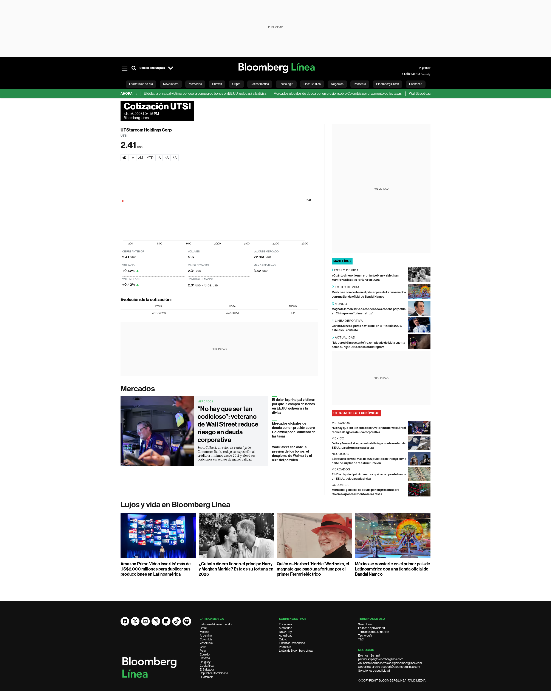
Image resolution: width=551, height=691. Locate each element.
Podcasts (285, 647)
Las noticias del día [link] (141, 84)
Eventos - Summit (369, 655)
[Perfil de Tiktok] (176, 621)
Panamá (205, 658)
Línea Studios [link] (312, 84)
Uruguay (205, 662)
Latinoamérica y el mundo (216, 624)
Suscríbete (365, 624)
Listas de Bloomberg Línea (296, 650)
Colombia (206, 639)
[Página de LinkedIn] (166, 621)
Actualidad (286, 635)
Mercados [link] (195, 84)
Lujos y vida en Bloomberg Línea (175, 504)
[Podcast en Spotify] (187, 621)
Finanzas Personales (292, 643)
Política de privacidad (371, 628)
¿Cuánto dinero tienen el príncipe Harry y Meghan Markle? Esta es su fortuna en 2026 (236, 569)
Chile (203, 647)
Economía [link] (415, 84)
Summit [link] (217, 84)
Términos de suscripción (373, 632)
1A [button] (159, 158)
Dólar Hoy (285, 632)
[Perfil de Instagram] (156, 621)
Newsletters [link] (170, 84)
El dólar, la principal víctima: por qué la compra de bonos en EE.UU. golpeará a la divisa (187, 93)
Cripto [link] (236, 84)
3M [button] (140, 158)
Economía (285, 624)
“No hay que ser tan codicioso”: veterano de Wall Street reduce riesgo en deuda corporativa (228, 424)
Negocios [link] (337, 84)
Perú (203, 650)
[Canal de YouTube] (145, 621)
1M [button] (132, 158)
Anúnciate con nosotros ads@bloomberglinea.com (390, 663)
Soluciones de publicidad (374, 670)
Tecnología (365, 635)
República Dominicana (214, 673)
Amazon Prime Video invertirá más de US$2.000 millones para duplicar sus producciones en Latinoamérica (156, 569)
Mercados (138, 388)
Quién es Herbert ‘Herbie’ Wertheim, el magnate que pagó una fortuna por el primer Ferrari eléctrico (313, 569)
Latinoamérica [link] (260, 84)
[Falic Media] (404, 74)
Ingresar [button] (424, 68)
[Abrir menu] (124, 68)
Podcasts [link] (360, 84)
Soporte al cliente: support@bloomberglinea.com (389, 666)
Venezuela (206, 643)
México (204, 632)
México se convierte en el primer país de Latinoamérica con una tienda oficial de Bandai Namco (392, 569)
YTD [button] (150, 158)
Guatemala (206, 677)
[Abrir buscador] (134, 68)
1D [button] (124, 158)
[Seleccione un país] (170, 68)
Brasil (203, 628)
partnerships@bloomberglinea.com (380, 659)
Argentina (206, 635)
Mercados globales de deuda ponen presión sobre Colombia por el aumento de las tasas (319, 93)
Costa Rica (207, 665)
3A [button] (167, 158)
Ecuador (205, 654)
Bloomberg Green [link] (387, 84)
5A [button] (175, 158)
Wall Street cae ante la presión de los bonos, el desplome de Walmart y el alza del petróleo (292, 453)
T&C (361, 639)
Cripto (283, 639)
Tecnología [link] (286, 84)
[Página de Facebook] (125, 621)
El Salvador (207, 669)
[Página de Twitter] (135, 621)
